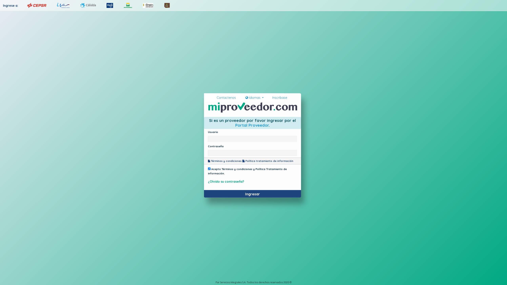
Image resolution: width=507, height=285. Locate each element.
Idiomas (254, 98)
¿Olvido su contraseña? (226, 182)
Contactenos (228, 98)
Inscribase (278, 98)
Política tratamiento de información (269, 160)
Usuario (213, 132)
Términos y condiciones (226, 160)
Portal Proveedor (252, 125)
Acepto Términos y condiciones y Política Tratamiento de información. (247, 171)
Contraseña (216, 146)
